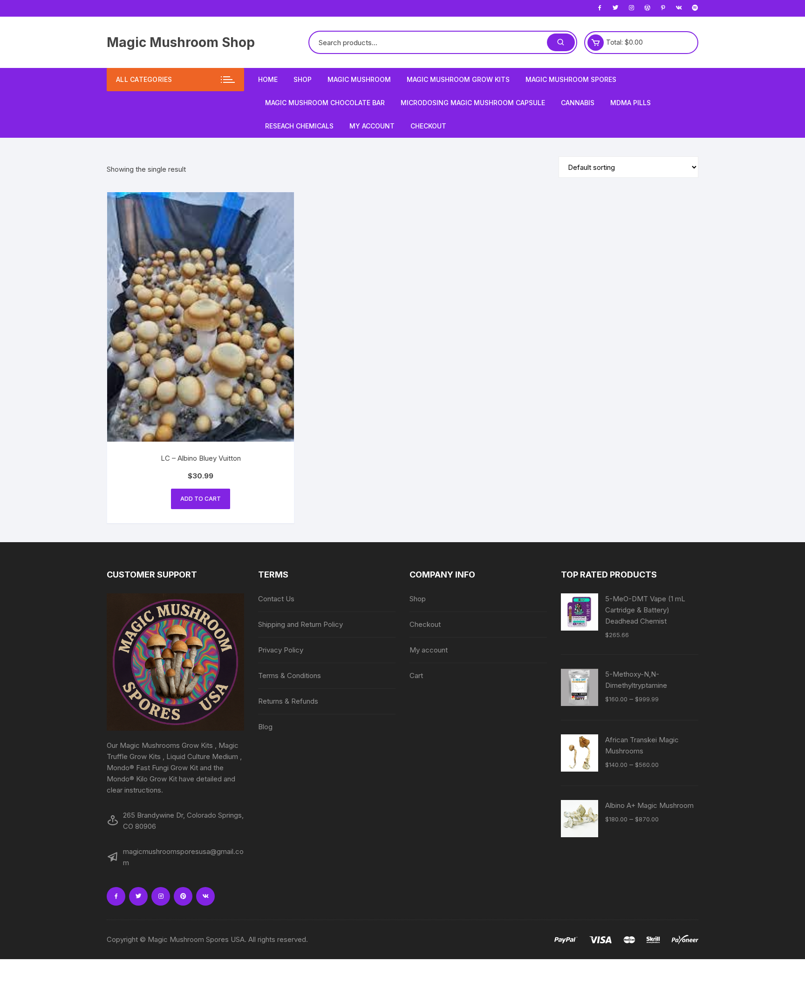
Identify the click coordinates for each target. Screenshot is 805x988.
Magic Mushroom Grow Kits (458, 79)
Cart (416, 675)
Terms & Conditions (289, 675)
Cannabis (577, 103)
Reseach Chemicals (299, 126)
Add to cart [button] (200, 498)
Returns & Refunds (288, 701)
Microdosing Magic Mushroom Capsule (473, 103)
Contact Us (276, 598)
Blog (265, 726)
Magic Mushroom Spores (570, 79)
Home (268, 79)
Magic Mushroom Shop (181, 42)
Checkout (428, 126)
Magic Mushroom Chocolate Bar (325, 103)
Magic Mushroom (359, 79)
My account (372, 126)
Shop (302, 79)
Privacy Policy (280, 649)
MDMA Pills (630, 103)
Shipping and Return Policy (300, 624)
